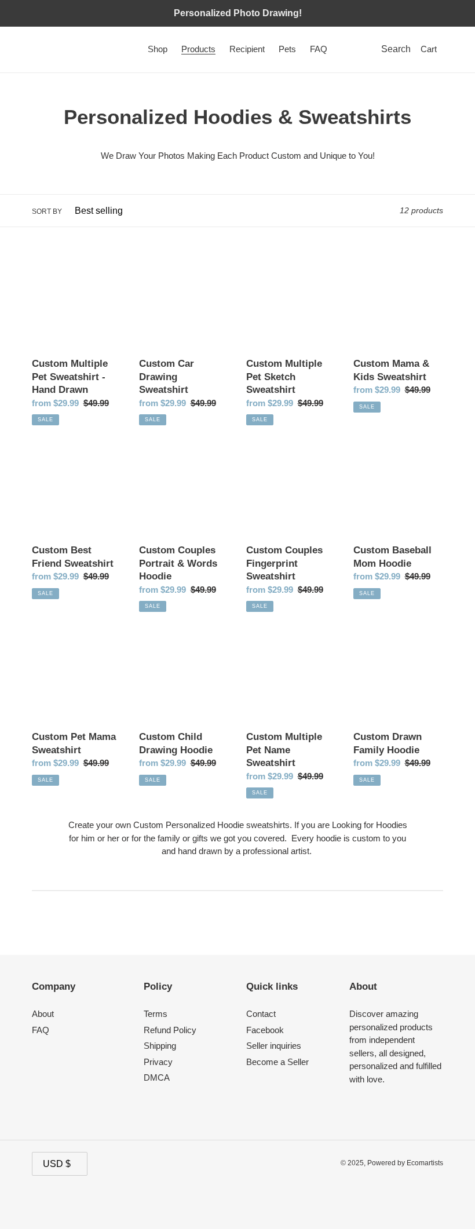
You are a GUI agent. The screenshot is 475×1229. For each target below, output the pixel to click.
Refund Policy (170, 1030)
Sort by (47, 211)
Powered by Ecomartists (405, 1163)
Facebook (265, 1030)
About (43, 1014)
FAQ (40, 1030)
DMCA (157, 1077)
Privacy (158, 1062)
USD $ (57, 1164)
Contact (261, 1014)
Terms (155, 1014)
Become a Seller (277, 1062)
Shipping (160, 1046)
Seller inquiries (273, 1046)
